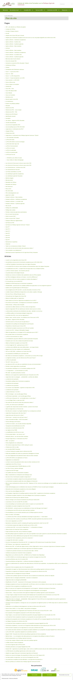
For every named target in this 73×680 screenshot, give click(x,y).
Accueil (6, 15)
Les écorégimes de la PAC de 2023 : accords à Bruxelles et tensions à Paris (23, 289)
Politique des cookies (5, 678)
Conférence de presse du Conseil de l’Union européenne (18, 552)
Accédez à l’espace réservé (12, 31)
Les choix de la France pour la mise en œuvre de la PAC (18, 163)
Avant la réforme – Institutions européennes (16, 52)
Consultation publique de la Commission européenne (18, 381)
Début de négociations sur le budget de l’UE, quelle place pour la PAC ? (22, 332)
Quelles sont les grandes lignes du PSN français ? (17, 287)
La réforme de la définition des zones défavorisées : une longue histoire (22, 347)
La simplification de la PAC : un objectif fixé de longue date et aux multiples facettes (25, 268)
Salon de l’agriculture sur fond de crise (14, 408)
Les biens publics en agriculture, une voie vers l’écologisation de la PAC (22, 657)
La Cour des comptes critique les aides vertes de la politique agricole (21, 640)
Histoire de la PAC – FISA (11, 112)
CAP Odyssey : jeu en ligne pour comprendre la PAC (17, 544)
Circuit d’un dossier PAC (11, 61)
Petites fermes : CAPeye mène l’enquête (15, 304)
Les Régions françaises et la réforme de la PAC (16, 621)
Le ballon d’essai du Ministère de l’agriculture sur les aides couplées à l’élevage (24, 292)
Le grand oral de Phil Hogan (12, 470)
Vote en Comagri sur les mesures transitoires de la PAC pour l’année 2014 (22, 499)
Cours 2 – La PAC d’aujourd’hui (13, 75)
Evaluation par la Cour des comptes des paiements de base (19, 340)
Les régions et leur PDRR (11, 430)
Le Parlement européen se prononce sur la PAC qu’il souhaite (20, 328)
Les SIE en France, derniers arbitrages (14, 468)
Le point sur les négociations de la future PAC (16, 260)
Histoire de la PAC (10, 107)
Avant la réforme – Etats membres (13, 50)
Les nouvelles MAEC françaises (13, 449)
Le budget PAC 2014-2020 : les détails (14, 540)
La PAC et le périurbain (11, 150)
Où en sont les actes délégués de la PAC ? (15, 491)
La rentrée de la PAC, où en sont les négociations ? (17, 315)
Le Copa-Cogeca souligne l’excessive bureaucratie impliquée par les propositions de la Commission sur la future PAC (32, 594)
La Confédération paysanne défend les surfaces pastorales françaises (22, 338)
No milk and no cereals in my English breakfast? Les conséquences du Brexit (23, 411)
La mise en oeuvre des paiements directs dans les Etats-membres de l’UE (23, 462)
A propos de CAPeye (10, 29)
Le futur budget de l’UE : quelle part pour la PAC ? (17, 345)
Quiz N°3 (8, 235)
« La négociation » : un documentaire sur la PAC (17, 370)
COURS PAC (8, 86)
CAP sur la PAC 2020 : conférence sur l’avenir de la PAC (18, 351)
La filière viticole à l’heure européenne (14, 642)
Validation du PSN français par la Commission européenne (19, 283)
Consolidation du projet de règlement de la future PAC (18, 506)
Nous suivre (8, 188)
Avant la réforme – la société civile (14, 54)
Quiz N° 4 (8, 229)
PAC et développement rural (12, 193)
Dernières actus (9, 97)
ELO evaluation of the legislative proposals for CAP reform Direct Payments (23, 612)
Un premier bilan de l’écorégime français (15, 272)
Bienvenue (5, 10)
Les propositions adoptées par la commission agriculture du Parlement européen (24, 548)
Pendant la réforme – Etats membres (14, 197)
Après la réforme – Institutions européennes (16, 39)
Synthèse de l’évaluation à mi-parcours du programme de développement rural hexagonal (26, 590)
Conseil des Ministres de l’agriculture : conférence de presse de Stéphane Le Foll (24, 561)
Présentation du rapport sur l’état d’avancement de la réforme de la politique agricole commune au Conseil (30, 569)
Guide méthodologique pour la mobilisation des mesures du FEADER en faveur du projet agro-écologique (30, 486)
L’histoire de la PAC (10, 133)
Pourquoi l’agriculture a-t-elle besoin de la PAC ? (17, 438)
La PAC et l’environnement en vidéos (14, 336)
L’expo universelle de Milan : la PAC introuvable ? (17, 419)
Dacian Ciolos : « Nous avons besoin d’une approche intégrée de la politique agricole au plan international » (30, 592)
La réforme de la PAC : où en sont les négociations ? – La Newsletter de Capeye (24, 527)
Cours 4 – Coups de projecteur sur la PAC (15, 78)
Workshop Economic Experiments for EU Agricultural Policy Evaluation (22, 252)
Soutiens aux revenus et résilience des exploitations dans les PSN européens (23, 274)
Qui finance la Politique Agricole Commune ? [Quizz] (18, 224)
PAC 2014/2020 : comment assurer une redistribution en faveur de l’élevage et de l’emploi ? (27, 508)
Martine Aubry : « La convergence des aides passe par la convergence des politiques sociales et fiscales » (30, 636)
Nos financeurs (9, 186)
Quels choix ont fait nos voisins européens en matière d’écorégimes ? (21, 279)
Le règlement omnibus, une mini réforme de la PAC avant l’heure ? (21, 357)
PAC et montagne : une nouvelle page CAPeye (16, 394)
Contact (7, 67)
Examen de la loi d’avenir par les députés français (17, 497)
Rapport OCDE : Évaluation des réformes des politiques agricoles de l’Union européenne (26, 634)
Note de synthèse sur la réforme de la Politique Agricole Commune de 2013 (23, 661)
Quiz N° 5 (8, 231)
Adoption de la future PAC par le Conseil (15, 35)
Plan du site (8, 205)
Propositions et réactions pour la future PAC (16, 326)
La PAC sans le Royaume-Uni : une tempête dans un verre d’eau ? (21, 398)
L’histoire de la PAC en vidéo (12, 447)
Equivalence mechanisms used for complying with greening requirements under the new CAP (27, 523)
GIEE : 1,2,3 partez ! (10, 440)
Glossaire (8, 105)
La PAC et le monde (10, 148)
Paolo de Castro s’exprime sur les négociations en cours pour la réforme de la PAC (24, 627)
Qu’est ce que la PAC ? (11, 216)
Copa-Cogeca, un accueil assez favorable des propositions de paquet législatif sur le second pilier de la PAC (30, 614)
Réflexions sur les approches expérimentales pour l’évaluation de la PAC (22, 374)
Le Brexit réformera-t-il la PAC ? (13, 391)
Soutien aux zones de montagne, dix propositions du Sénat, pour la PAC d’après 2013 (25, 655)
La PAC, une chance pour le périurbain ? (15, 404)
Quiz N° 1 (8, 227)
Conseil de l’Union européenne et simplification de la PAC (19, 586)
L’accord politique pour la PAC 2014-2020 (15, 126)
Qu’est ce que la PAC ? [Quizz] (13, 218)
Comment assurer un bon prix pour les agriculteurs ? (18, 321)
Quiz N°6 (8, 237)
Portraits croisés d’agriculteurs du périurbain (16, 366)
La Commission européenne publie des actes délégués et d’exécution (21, 481)
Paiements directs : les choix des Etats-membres (17, 436)
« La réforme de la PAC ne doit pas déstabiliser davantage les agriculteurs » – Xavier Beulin (27, 516)
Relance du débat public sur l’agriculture (15, 298)
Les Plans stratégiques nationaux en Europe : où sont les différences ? (22, 277)
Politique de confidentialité (13, 678)
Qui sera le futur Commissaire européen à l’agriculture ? (18, 476)
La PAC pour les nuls (10, 154)
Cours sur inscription (10, 95)
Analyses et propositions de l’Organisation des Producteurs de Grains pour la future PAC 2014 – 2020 (29, 610)
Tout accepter (34, 674)
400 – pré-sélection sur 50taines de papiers (16, 27)
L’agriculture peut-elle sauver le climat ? (15, 415)
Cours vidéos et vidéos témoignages (15, 159)
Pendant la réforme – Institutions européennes (16, 199)
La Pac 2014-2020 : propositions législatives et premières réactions (21, 631)
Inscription (8, 118)
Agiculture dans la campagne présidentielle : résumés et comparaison (22, 577)
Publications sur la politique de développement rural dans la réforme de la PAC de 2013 (25, 606)
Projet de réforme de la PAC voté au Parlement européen (19, 531)
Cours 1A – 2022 (9, 73)
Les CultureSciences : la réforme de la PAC (15, 167)
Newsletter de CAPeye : (11, 182)
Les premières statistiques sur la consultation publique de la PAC (20, 368)
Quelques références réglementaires (14, 220)
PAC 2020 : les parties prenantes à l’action (15, 372)
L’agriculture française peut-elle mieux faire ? (16, 413)
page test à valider (10, 195)
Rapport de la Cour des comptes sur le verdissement (18, 349)
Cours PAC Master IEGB (11, 90)
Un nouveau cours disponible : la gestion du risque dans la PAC (20, 387)
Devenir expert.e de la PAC (12, 99)
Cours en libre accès (10, 82)
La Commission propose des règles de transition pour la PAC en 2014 (21, 525)
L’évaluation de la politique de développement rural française (20, 323)
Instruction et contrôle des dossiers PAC (15, 428)
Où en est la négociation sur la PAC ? (14, 521)
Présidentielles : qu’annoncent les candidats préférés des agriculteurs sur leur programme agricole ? (28, 285)
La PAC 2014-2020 (10, 139)
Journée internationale (11, 122)
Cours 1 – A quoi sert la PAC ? (12, 71)
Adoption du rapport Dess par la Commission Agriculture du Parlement (22, 653)
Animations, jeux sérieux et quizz (14, 157)
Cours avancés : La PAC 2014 (12, 80)
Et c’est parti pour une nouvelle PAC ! (14, 281)
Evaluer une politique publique (12, 103)
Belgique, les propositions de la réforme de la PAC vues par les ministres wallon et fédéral (26, 596)
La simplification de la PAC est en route (15, 432)
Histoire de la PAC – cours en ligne (13, 109)
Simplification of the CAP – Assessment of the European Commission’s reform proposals (26, 582)
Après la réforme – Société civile (13, 41)
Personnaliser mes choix (64, 674)
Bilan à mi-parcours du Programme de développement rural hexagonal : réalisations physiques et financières (30, 588)
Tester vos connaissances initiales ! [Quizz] (16, 246)
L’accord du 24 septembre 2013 (13, 124)
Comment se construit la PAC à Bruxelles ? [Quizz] (17, 63)
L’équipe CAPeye (9, 131)
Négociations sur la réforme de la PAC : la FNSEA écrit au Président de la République (25, 555)
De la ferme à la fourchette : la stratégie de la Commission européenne (22, 302)
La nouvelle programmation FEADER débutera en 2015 (18, 466)
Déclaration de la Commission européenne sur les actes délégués (21, 489)
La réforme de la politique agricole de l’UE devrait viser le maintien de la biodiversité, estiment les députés (30, 575)
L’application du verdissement (12, 459)
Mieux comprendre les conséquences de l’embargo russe (19, 474)
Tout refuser (49, 674)
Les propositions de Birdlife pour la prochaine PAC (17, 353)
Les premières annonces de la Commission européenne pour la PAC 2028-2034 (24, 262)
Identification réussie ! (11, 116)
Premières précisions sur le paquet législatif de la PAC (18, 646)
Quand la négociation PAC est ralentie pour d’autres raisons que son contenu (23, 308)
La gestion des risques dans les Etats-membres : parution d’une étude (22, 406)
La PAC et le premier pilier (11, 152)
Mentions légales (9, 178)
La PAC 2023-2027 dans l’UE (12, 143)
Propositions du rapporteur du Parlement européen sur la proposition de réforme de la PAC (26, 571)
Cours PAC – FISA (10, 88)
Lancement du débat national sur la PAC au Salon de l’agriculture (20, 306)
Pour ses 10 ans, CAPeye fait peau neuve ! (15, 294)
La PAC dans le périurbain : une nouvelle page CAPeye (18, 396)
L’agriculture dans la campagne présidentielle (16, 579)
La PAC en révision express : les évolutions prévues (17, 270)
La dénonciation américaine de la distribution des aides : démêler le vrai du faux (24, 311)
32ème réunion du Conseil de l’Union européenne (17, 529)
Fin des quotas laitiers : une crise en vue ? (15, 434)
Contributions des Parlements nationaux (15, 69)
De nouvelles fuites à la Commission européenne (17, 334)
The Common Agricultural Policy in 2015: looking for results (19, 445)
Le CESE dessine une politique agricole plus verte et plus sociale (20, 651)
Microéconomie (9, 180)
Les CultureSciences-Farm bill (12, 169)
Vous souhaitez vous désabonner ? (14, 250)
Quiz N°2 (8, 233)
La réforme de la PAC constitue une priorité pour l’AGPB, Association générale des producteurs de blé (29, 518)
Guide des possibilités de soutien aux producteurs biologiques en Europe (22, 453)
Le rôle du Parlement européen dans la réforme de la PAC (19, 451)
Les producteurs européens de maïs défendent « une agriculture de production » (24, 659)
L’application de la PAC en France (13, 464)
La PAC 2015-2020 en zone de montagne (15, 141)
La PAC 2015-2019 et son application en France (16, 457)
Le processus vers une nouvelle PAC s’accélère (16, 501)
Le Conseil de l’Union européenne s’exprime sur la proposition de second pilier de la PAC (26, 617)
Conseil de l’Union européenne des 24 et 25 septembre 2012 (19, 567)
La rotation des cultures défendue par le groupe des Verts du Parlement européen (24, 535)
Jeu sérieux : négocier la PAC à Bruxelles (15, 120)
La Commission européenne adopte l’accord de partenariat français (21, 479)
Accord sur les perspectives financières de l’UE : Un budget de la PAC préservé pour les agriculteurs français (31, 542)
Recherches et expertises (11, 241)
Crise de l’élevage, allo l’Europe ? (13, 421)
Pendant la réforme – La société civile (14, 201)
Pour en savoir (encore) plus (12, 214)
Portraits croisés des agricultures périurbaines (16, 212)
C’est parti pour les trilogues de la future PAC (16, 296)
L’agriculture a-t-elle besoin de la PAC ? (15, 129)
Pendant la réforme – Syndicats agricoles (15, 203)
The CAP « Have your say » (12, 362)
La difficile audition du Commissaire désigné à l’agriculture (19, 313)
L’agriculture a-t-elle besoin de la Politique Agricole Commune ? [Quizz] (22, 135)
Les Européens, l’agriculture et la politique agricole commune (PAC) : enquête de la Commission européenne (30, 493)
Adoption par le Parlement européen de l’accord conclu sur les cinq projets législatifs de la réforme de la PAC (30, 37)
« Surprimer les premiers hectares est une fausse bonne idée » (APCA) (22, 550)
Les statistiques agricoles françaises (14, 175)
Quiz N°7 (8, 239)
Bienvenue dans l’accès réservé (13, 58)
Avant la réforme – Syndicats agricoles (14, 56)
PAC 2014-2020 (9, 190)
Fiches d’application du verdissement (14, 442)
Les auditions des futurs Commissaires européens (17, 472)
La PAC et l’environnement (12, 146)
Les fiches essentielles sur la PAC (13, 171)
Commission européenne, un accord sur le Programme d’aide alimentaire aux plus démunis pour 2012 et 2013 (31, 625)
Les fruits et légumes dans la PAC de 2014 (15, 644)
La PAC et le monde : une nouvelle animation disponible (18, 423)
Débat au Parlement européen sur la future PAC (16, 343)
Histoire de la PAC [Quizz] (11, 114)
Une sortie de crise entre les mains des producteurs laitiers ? (19, 248)
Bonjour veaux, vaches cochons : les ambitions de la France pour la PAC (22, 317)
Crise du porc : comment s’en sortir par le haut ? (17, 417)
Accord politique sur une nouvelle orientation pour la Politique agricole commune (24, 512)
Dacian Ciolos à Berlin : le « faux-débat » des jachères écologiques (21, 608)
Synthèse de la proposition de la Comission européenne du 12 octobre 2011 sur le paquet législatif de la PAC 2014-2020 (33, 619)
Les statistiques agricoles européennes (15, 173)
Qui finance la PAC (10, 222)
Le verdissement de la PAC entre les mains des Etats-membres (20, 510)
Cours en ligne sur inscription (12, 84)
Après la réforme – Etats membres (13, 46)
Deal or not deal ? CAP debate (12, 514)
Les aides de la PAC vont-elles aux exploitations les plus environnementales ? (23, 364)
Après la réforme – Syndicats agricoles (14, 44)
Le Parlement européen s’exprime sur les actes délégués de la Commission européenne (26, 495)
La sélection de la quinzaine (12, 379)
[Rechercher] (71, 4)
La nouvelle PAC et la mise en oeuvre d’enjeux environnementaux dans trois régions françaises (27, 266)
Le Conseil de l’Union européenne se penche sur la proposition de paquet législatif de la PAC (27, 623)
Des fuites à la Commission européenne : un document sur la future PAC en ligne (24, 355)
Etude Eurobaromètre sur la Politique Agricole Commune (18, 638)
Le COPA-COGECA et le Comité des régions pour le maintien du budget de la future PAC (26, 557)
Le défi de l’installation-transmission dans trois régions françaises (21, 264)
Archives (8, 48)
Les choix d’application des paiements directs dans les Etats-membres (22, 455)
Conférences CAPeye (11, 65)
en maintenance (9, 101)
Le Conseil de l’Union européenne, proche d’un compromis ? (19, 537)
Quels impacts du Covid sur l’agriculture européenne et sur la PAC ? (21, 300)
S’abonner (8, 244)
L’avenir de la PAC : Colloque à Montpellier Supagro (17, 330)
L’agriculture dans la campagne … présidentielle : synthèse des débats (22, 377)
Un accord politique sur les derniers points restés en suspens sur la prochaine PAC (24, 503)
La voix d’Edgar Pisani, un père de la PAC (15, 400)
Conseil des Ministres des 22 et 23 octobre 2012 (17, 559)
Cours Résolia (9, 92)
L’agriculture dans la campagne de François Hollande (18, 573)
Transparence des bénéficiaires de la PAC (15, 425)
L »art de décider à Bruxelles (12, 137)
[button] (20, 10)
